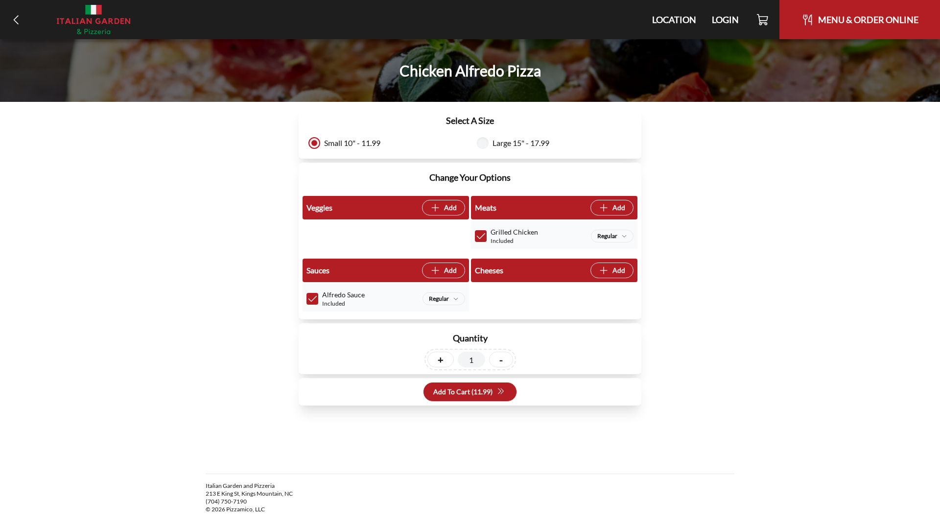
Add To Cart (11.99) (463, 391)
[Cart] (763, 19)
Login (725, 19)
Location (674, 19)
